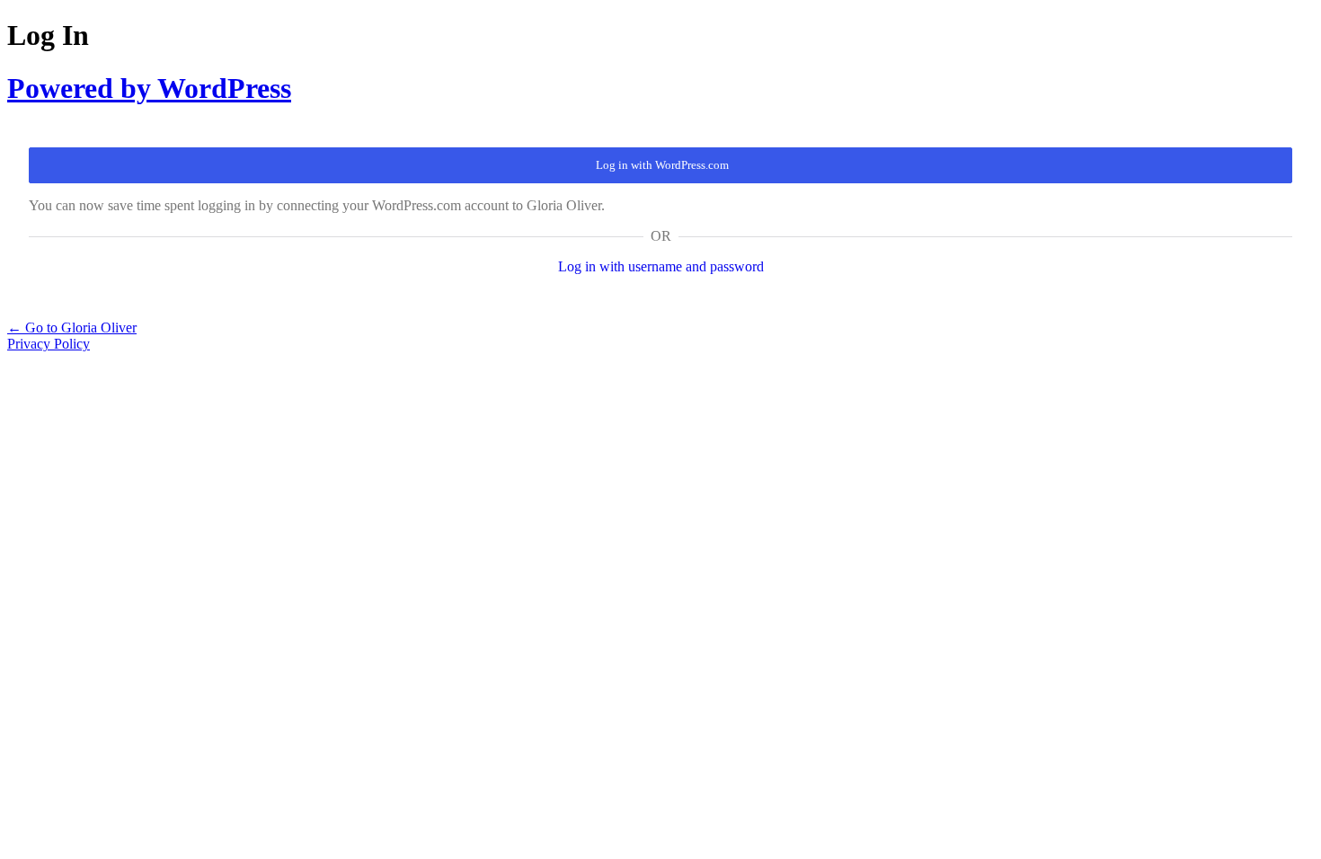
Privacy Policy (48, 343)
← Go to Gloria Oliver (72, 327)
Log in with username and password (661, 266)
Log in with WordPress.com (662, 165)
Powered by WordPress (149, 88)
